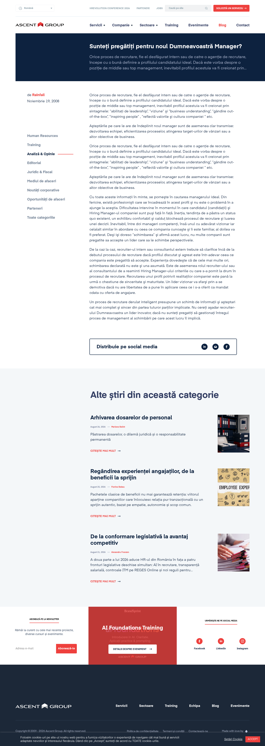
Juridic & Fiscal (39, 172)
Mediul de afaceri (41, 181)
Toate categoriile (41, 217)
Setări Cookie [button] (233, 739)
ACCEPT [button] (253, 739)
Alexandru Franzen (120, 552)
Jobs (159, 8)
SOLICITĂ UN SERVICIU (229, 8)
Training (171, 25)
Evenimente (198, 25)
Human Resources (42, 136)
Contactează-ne (198, 731)
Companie (121, 25)
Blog (222, 25)
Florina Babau (118, 487)
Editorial (34, 163)
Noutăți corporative (43, 190)
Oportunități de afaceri (46, 199)
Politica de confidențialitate (142, 731)
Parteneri (143, 8)
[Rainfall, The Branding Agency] (246, 731)
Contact (242, 25)
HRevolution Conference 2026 (110, 8)
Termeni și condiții (173, 731)
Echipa (194, 706)
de (36, 95)
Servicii (96, 25)
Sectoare (147, 25)
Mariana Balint (118, 427)
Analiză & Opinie (41, 154)
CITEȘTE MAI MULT (103, 451)
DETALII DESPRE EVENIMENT (129, 649)
